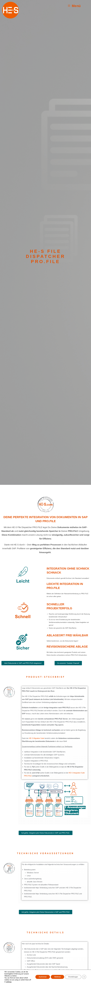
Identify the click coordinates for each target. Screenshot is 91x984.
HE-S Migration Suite (36, 738)
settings (8, 982)
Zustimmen (43, 977)
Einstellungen (73, 977)
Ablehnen (57, 977)
